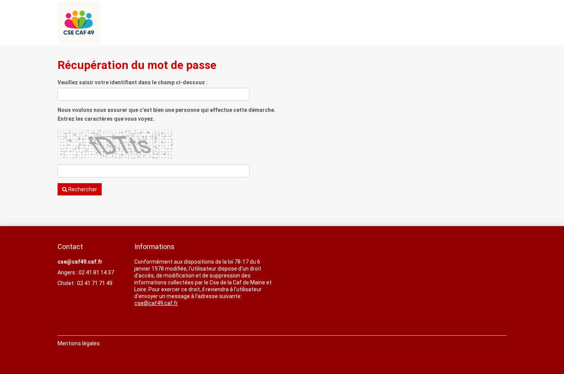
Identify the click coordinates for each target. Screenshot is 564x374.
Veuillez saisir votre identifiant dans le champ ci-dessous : (133, 82)
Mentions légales (79, 343)
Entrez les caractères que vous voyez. (106, 119)
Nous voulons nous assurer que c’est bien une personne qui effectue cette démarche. (166, 110)
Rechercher (82, 189)
